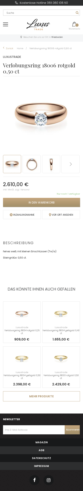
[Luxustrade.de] (38, 24)
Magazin (41, 442)
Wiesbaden (57, 37)
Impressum (41, 466)
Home (20, 48)
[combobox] (41, 13)
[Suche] (77, 13)
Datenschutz (41, 458)
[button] (32, 164)
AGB (41, 450)
